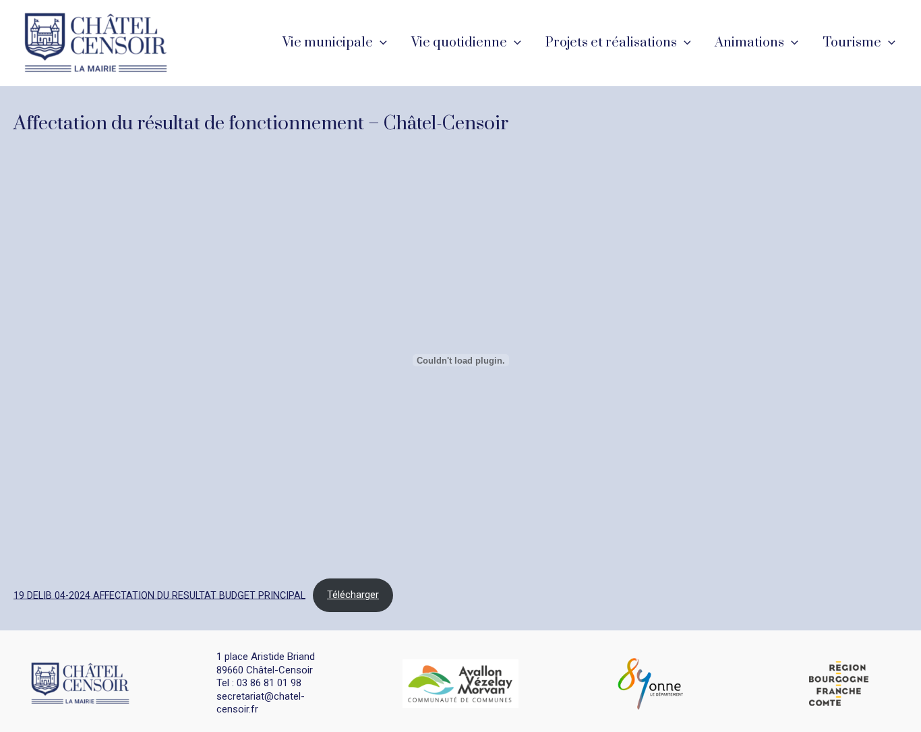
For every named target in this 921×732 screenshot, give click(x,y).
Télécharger (353, 595)
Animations (749, 42)
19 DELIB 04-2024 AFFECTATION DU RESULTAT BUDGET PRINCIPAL (159, 595)
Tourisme (852, 42)
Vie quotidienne (459, 42)
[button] (380, 43)
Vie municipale (328, 42)
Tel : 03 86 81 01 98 (258, 683)
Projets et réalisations (611, 42)
